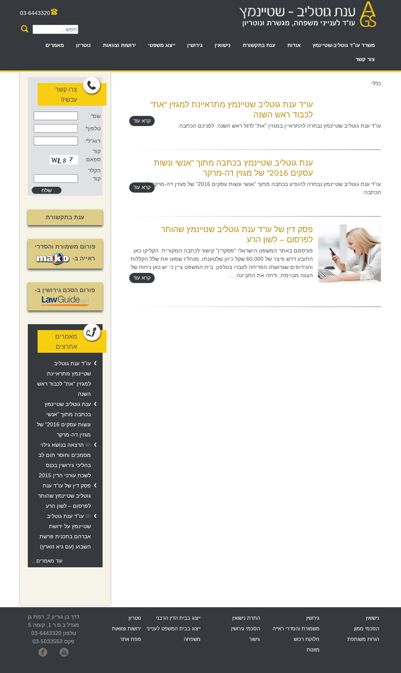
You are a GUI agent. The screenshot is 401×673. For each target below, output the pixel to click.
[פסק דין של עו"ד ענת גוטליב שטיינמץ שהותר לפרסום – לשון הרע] (349, 253)
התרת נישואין (246, 618)
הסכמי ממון (366, 629)
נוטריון (83, 45)
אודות (294, 45)
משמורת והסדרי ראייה (296, 629)
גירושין (194, 45)
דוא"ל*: (92, 141)
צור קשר (365, 59)
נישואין (223, 45)
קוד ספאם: (93, 155)
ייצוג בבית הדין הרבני (178, 618)
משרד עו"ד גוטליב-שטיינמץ (343, 45)
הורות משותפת (363, 639)
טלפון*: (92, 128)
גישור (254, 639)
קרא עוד (142, 121)
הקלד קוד (94, 174)
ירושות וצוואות (119, 45)
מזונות (313, 650)
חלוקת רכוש (307, 639)
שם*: (95, 116)
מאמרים (54, 45)
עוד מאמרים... (47, 561)
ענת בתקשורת (259, 45)
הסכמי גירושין (245, 629)
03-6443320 (35, 13)
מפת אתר (130, 639)
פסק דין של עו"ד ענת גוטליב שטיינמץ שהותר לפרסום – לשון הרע (64, 495)
